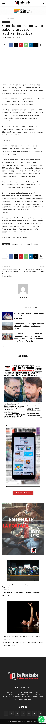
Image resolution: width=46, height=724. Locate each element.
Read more (9, 596)
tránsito (28, 244)
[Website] (29, 713)
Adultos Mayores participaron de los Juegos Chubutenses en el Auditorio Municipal (29, 315)
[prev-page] (3, 346)
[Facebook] (11, 45)
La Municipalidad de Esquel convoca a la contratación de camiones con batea (29, 326)
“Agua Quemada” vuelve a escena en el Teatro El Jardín (21, 637)
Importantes (11, 19)
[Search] (43, 3)
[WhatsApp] (26, 45)
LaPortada (8, 37)
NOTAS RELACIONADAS (11, 308)
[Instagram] (11, 713)
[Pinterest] (21, 45)
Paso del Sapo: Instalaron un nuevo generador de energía (34, 270)
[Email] (35, 45)
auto (22, 244)
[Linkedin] (31, 45)
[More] (40, 45)
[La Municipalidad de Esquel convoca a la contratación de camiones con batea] (7, 326)
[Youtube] (40, 713)
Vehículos (35, 244)
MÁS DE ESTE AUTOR (29, 308)
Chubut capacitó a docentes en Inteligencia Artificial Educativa (20, 586)
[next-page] (7, 346)
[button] (3, 3)
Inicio (3, 19)
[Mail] (17, 713)
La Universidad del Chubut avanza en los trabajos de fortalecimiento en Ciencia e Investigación (12, 272)
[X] (16, 45)
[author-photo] (23, 294)
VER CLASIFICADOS (23, 493)
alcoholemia (15, 244)
